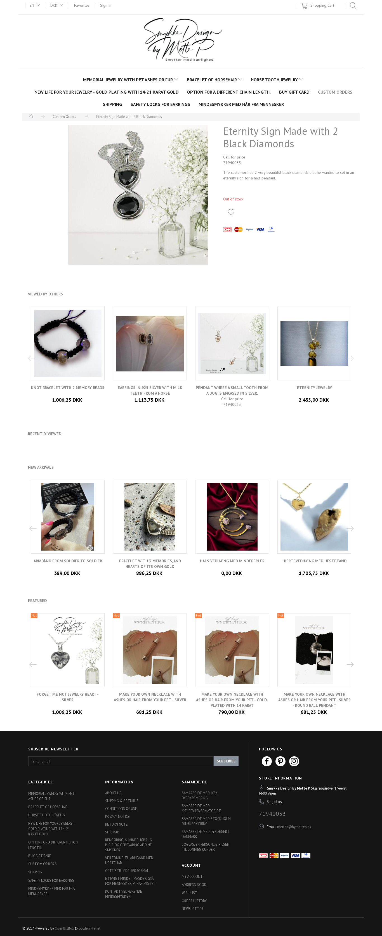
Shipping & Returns (121, 800)
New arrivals (41, 467)
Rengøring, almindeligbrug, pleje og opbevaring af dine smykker (128, 845)
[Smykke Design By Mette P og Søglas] (191, 41)
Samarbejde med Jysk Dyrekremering (200, 795)
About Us (113, 793)
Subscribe (226, 761)
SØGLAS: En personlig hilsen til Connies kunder (205, 847)
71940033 (272, 813)
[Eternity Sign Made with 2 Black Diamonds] (138, 195)
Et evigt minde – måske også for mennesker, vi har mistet (130, 881)
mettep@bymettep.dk (294, 826)
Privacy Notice (117, 816)
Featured (37, 600)
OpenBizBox (64, 928)
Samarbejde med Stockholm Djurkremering (206, 821)
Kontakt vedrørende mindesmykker (123, 894)
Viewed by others (45, 294)
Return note (116, 824)
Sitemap (112, 832)
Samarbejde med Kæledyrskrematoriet (201, 808)
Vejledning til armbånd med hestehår (129, 860)
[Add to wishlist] (231, 212)
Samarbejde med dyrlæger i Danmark (205, 834)
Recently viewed (44, 433)
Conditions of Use (121, 808)
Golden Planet (89, 928)
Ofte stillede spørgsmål (127, 870)
